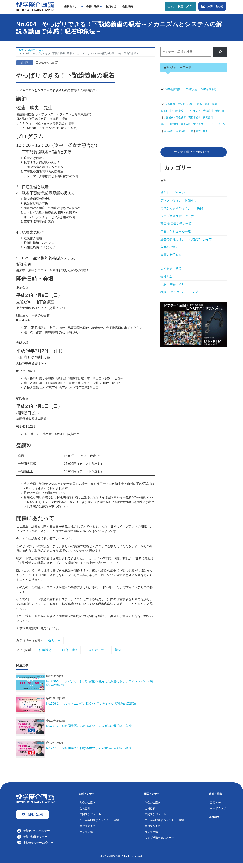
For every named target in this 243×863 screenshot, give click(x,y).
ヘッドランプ (218, 808)
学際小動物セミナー (35, 836)
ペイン (221, 124)
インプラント (193, 110)
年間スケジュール (90, 814)
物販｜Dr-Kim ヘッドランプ (179, 292)
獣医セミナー (152, 793)
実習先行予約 (153, 826)
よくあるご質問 (171, 268)
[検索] (220, 52)
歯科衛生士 (96, 650)
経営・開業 (202, 131)
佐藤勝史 (45, 650)
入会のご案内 (169, 247)
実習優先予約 (87, 826)
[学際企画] (35, 6)
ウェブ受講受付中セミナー (178, 216)
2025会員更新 (172, 89)
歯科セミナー (72, 6)
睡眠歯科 (169, 131)
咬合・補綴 (69, 650)
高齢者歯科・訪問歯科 (200, 117)
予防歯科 (208, 110)
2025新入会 (190, 89)
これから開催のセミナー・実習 (181, 208)
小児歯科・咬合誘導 (175, 117)
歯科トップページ (172, 192)
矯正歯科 (220, 110)
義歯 (118, 650)
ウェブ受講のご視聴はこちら (193, 152)
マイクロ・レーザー (204, 124)
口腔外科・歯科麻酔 (172, 110)
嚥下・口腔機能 (169, 124)
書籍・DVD (216, 802)
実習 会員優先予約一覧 (176, 223)
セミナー (54, 640)
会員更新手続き (171, 254)
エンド (181, 104)
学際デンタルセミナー (36, 830)
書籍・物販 (92, 6)
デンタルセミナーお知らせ (178, 200)
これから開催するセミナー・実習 (99, 820)
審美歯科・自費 (184, 131)
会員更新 (85, 808)
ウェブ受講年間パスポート (161, 837)
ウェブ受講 (86, 831)
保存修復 (170, 104)
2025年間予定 (208, 89)
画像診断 (186, 124)
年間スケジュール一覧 (175, 231)
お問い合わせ (215, 6)
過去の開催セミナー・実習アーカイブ (186, 239)
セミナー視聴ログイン (180, 6)
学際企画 (115, 856)
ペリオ (191, 104)
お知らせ (111, 6)
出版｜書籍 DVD (171, 284)
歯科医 (24, 62)
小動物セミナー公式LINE (38, 842)
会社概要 (127, 6)
